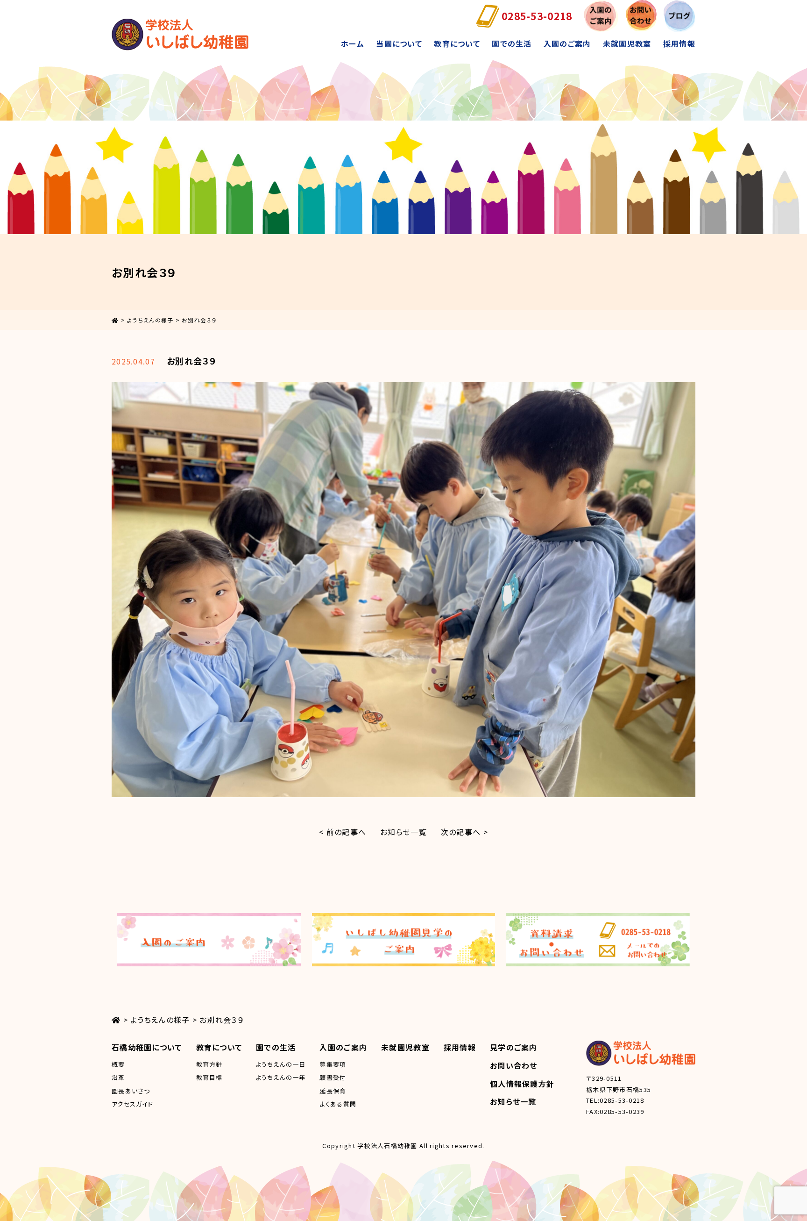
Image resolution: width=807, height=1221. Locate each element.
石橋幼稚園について (147, 1047)
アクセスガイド (132, 1104)
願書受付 (332, 1077)
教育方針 (209, 1064)
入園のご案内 (567, 43)
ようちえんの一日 (280, 1064)
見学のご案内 (514, 1047)
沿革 (118, 1077)
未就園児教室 (627, 43)
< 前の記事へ (342, 831)
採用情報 (679, 43)
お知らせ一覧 (403, 831)
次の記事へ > (464, 831)
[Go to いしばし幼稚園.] (115, 320)
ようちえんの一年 (280, 1077)
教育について (457, 43)
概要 (118, 1064)
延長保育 (332, 1090)
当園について (399, 43)
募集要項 (332, 1064)
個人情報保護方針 (522, 1083)
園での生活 (511, 43)
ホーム (352, 43)
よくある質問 (337, 1104)
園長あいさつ (131, 1090)
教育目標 (209, 1077)
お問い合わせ (514, 1065)
